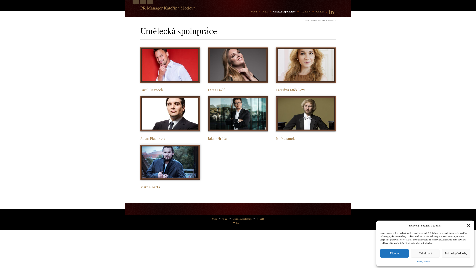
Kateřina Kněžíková (290, 89)
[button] (468, 225)
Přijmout (395, 253)
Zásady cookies (423, 261)
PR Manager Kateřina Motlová (167, 8)
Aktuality (306, 11)
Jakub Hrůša (217, 138)
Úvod (254, 11)
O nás (265, 11)
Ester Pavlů (217, 89)
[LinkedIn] (331, 12)
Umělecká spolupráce (284, 11)
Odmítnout (425, 253)
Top (237, 222)
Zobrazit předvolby (456, 253)
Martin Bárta (150, 187)
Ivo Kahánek (285, 138)
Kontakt (320, 11)
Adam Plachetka (152, 138)
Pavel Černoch (151, 89)
